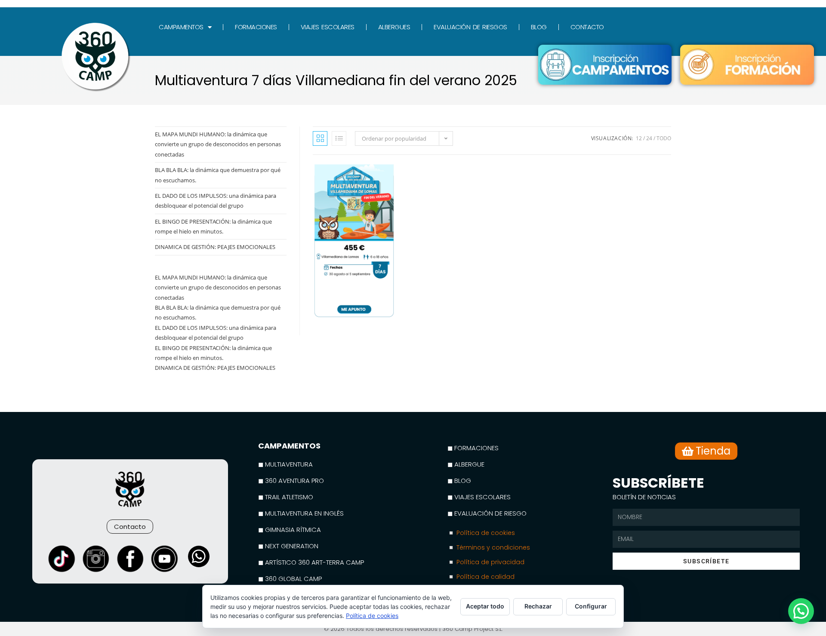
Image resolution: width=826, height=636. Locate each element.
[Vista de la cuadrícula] (320, 138)
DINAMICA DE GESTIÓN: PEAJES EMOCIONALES (215, 247)
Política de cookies (372, 615)
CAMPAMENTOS (181, 26)
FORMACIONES (256, 26)
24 (649, 138)
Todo (663, 138)
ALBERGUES (394, 26)
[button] (801, 611)
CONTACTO (587, 26)
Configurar (591, 606)
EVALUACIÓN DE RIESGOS (470, 26)
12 (639, 138)
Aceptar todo (485, 606)
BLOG (539, 26)
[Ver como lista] (339, 138)
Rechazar (538, 606)
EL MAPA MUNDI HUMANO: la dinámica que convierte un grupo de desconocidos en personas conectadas (218, 144)
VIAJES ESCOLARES (327, 26)
